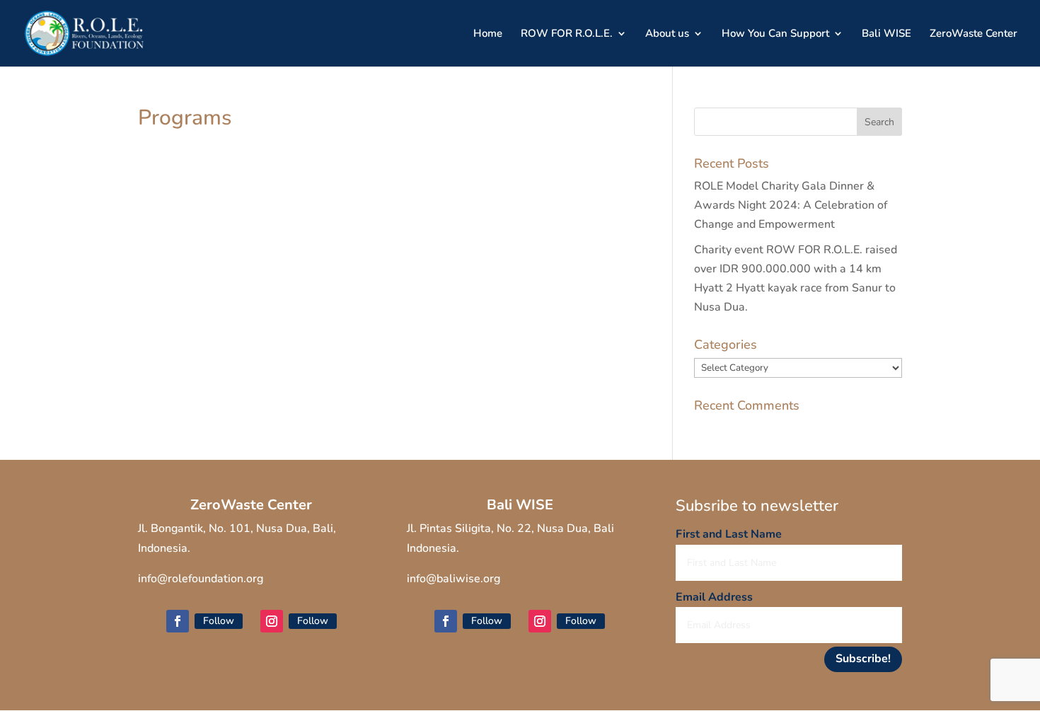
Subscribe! (863, 658)
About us (667, 34)
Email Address (714, 597)
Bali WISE (886, 34)
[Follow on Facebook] (177, 621)
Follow (218, 621)
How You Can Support (775, 34)
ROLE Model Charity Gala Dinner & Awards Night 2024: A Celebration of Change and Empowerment (790, 205)
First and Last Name (729, 534)
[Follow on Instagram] (271, 621)
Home (487, 34)
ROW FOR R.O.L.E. (567, 34)
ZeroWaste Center (973, 34)
